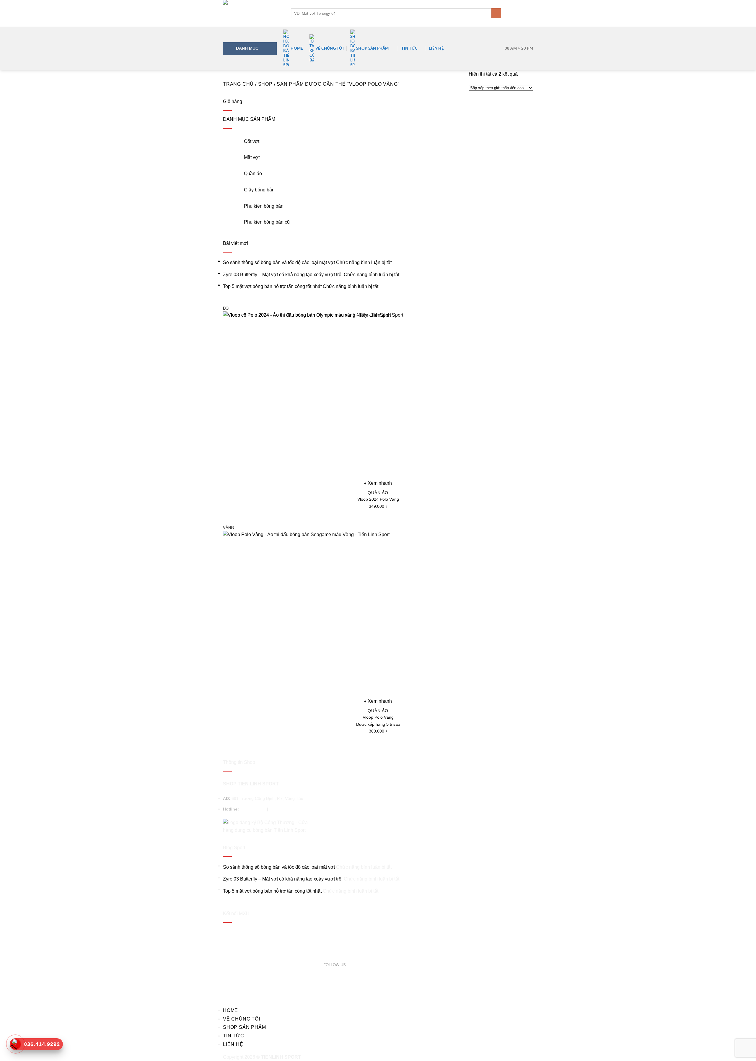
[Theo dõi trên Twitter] (356, 964)
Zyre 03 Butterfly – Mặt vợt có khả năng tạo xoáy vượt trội (283, 274)
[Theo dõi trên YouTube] (369, 964)
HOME (297, 48)
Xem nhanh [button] (380, 701)
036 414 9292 (253, 809)
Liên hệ (436, 48)
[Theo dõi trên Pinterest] (363, 964)
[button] (530, 13)
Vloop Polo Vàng (378, 717)
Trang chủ (238, 84)
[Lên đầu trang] (744, 1053)
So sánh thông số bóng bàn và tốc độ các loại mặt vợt (279, 262)
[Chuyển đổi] (230, 139)
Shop (265, 84)
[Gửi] (496, 13)
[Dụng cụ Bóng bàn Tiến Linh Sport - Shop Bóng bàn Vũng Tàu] (252, 13)
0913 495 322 (283, 809)
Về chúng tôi (329, 48)
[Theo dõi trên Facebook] (349, 964)
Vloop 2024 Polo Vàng (378, 499)
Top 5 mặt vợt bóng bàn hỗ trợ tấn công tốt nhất (272, 286)
